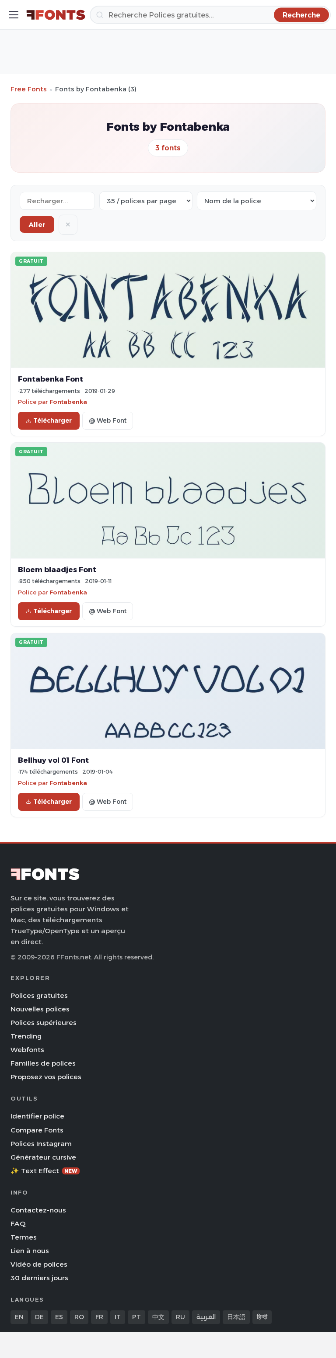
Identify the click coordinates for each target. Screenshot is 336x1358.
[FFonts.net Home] (55, 15)
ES (59, 1317)
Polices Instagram (41, 1143)
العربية (206, 1317)
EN (19, 1317)
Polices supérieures (43, 1022)
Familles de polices (43, 1063)
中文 (158, 1317)
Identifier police (37, 1116)
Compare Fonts (36, 1130)
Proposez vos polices (45, 1077)
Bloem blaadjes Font (57, 569)
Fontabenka (68, 401)
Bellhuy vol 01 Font (53, 760)
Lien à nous (29, 1251)
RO (79, 1317)
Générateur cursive (43, 1157)
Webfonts (27, 1049)
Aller (37, 224)
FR (99, 1317)
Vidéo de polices (38, 1264)
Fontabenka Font (50, 379)
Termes (23, 1237)
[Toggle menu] (13, 15)
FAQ (17, 1223)
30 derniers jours (39, 1278)
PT (136, 1317)
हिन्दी (262, 1317)
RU (180, 1317)
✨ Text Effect (43, 1171)
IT (118, 1317)
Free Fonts (28, 89)
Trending (26, 1036)
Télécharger (52, 420)
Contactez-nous (38, 1210)
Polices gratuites (39, 995)
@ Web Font (107, 420)
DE (39, 1317)
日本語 (236, 1317)
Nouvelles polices (40, 1009)
